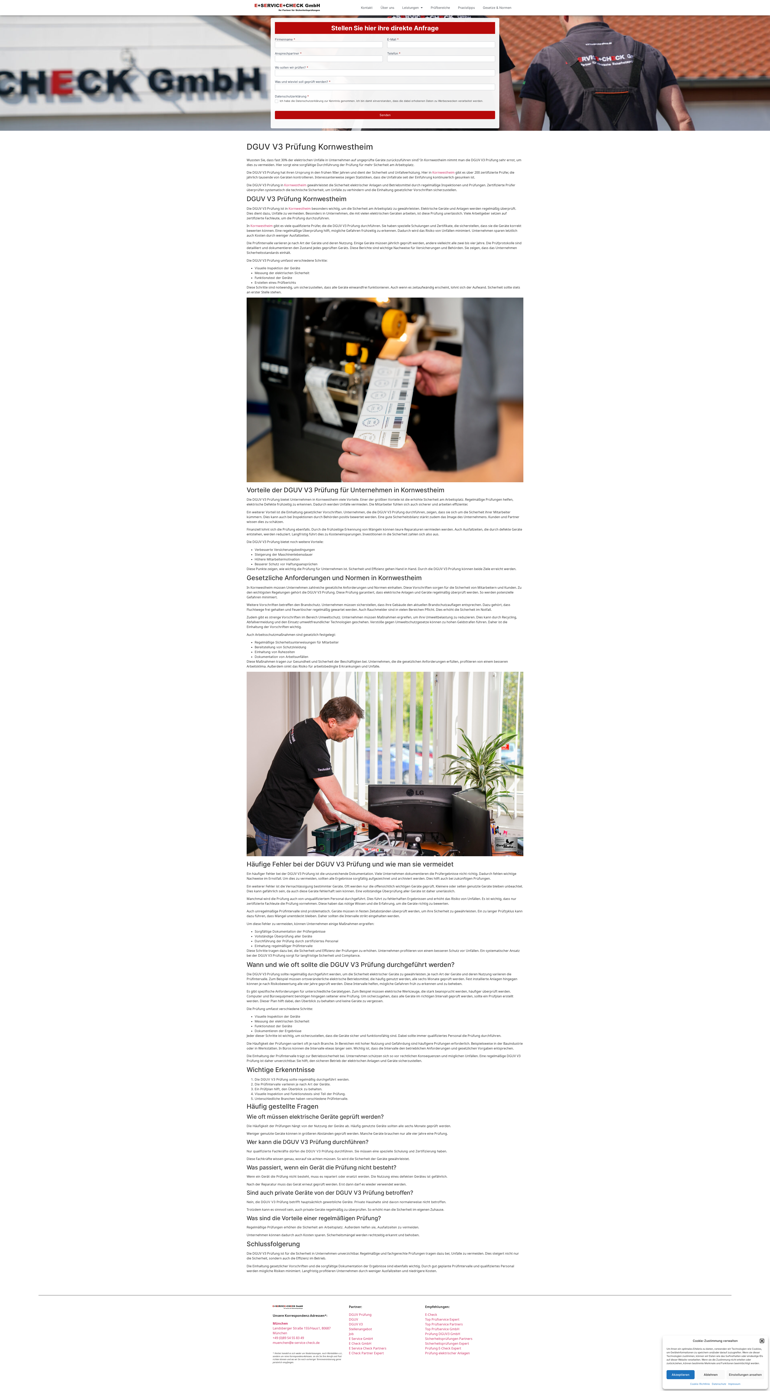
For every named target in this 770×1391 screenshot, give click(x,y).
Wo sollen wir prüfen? (291, 67)
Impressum (734, 1383)
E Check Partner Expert (366, 1353)
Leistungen (410, 8)
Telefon (393, 53)
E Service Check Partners (367, 1348)
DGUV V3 (356, 1324)
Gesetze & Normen (497, 8)
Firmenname (285, 39)
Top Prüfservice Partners (444, 1324)
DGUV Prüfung (360, 1314)
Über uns (387, 8)
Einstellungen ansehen (745, 1375)
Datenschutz (719, 1383)
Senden (385, 115)
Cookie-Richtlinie (700, 1383)
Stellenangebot (360, 1329)
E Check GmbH (360, 1343)
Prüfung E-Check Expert (443, 1348)
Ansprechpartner (288, 53)
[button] (762, 1341)
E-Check (431, 1314)
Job (351, 1334)
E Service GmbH (361, 1338)
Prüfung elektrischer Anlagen (447, 1353)
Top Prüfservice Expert (442, 1319)
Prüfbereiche (440, 8)
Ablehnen (711, 1375)
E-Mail (393, 39)
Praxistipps (466, 8)
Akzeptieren (680, 1375)
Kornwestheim (443, 172)
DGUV (353, 1319)
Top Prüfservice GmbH (442, 1329)
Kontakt (367, 8)
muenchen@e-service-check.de (296, 1342)
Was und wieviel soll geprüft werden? (302, 82)
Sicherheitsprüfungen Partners (448, 1338)
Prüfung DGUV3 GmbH (442, 1334)
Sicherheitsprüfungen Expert (447, 1343)
